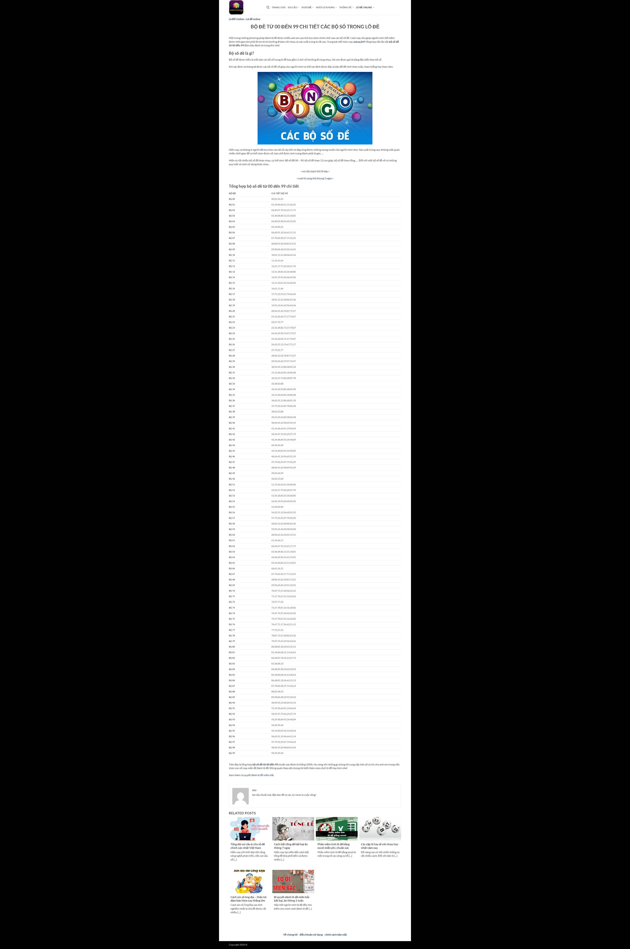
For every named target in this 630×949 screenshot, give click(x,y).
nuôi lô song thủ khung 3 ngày (315, 178)
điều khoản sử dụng (311, 934)
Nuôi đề (306, 7)
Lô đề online (364, 7)
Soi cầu (292, 7)
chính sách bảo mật (336, 934)
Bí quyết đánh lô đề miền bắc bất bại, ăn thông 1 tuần (292, 898)
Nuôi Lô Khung (325, 7)
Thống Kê (345, 7)
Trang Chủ (278, 7)
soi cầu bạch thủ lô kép (315, 171)
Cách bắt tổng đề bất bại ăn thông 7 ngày (291, 846)
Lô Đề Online (236, 19)
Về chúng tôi (290, 934)
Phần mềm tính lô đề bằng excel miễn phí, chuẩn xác (333, 846)
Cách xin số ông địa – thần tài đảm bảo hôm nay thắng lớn (249, 898)
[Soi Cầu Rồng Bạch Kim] (245, 7)
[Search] (268, 7)
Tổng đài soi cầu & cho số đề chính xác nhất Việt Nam (248, 846)
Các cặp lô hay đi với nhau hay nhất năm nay (379, 846)
